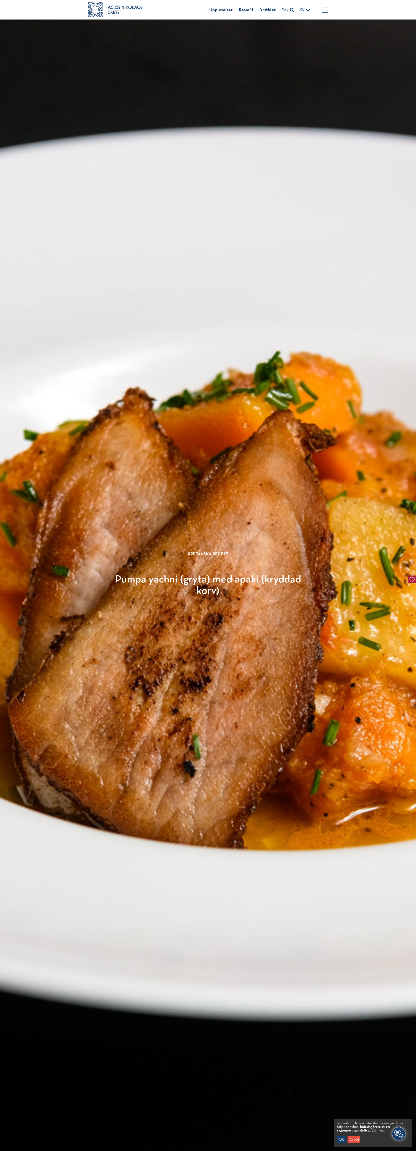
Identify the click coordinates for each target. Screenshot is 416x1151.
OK (341, 1139)
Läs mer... (378, 1130)
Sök (286, 10)
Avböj (354, 1139)
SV (303, 10)
